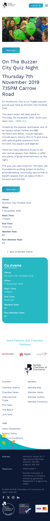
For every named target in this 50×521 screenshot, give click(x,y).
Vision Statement (11, 428)
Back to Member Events (21, 252)
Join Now (7, 414)
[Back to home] (9, 5)
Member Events (36, 397)
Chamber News (10, 392)
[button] (46, 5)
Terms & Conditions (12, 438)
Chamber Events (11, 387)
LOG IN (34, 5)
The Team (7, 405)
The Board (7, 409)
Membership (34, 387)
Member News (35, 392)
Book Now (11, 50)
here (24, 121)
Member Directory (38, 401)
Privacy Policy (9, 433)
